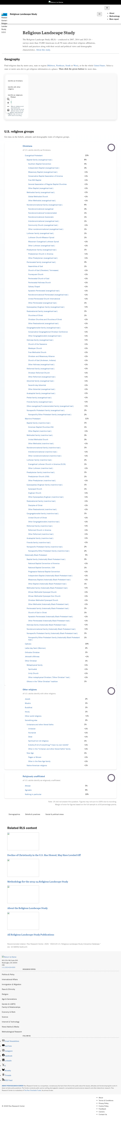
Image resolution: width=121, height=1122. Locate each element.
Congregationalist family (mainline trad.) (43, 513)
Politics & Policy (8, 974)
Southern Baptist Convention (39, 164)
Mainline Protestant (33, 419)
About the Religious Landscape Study (27, 908)
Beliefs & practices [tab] (32, 814)
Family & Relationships (11, 1007)
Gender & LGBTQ (8, 1004)
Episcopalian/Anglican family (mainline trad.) (45, 485)
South (67, 65)
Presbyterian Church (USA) (38, 476)
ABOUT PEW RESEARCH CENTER (12, 1086)
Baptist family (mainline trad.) (38, 423)
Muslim (28, 703)
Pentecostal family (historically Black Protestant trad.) (48, 608)
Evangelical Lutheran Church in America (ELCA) (47, 464)
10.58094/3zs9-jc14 (19, 947)
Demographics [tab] (14, 814)
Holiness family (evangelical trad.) (40, 340)
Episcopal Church (35, 489)
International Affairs (10, 979)
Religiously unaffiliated (34, 776)
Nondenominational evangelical (40, 209)
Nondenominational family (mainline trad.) (44, 448)
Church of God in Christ (37, 612)
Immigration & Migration (11, 984)
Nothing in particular (33, 794)
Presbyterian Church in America (40, 254)
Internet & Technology (10, 1022)
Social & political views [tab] (54, 814)
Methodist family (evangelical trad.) (41, 192)
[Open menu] (99, 14)
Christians (27, 146)
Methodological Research (12, 1031)
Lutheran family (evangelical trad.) (40, 233)
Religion (5, 994)
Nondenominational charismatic (41, 217)
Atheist (27, 786)
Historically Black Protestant (36, 555)
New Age (30, 753)
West (75, 65)
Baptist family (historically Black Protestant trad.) (46, 559)
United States (99, 65)
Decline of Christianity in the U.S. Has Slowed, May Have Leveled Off (44, 855)
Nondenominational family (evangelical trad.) (45, 205)
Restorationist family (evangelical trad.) (42, 311)
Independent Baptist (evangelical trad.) (43, 168)
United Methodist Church (38, 439)
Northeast (60, 65)
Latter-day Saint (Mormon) (35, 648)
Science (5, 1017)
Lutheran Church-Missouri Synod (41, 237)
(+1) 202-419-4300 (8, 967)
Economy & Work (8, 1012)
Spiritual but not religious (38, 741)
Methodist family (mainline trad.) (40, 435)
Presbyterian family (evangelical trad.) (42, 250)
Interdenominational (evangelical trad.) (43, 221)
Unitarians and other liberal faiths (40, 724)
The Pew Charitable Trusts (32, 1090)
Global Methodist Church (38, 196)
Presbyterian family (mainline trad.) (41, 472)
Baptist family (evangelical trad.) (39, 160)
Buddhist (28, 707)
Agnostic (28, 790)
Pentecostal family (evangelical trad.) (41, 262)
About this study (43, 49)
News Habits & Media (10, 1026)
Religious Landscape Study (23, 14)
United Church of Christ (37, 518)
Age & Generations (9, 999)
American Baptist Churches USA (41, 427)
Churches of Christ (35, 315)
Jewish (27, 699)
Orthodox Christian (32, 652)
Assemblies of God (35, 266)
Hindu (27, 712)
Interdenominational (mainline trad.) (42, 452)
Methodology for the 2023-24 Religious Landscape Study (37, 881)
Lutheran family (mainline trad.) (39, 460)
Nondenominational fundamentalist (42, 213)
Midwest (51, 65)
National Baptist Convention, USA (41, 567)
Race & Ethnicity (8, 989)
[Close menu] (107, 8)
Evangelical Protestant (34, 155)
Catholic (28, 644)
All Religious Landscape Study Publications (30, 934)
